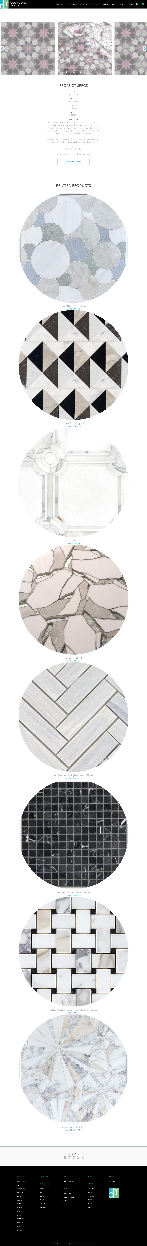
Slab (19, 1215)
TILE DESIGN (67, 1193)
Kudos (106, 4)
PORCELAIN (21, 1189)
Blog (122, 4)
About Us (91, 1189)
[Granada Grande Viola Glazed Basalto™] (28, 48)
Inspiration (72, 4)
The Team (91, 1196)
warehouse (44, 1207)
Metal (19, 1204)
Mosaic (20, 1208)
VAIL (41, 1192)
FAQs (90, 1192)
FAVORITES (20, 1226)
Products (60, 4)
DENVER (42, 1189)
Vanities (20, 1223)
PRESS (90, 1200)
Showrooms (85, 4)
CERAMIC (20, 1193)
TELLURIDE (43, 1200)
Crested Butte (45, 1203)
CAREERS (91, 1207)
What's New (21, 1181)
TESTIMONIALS (68, 1181)
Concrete (20, 1200)
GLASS (19, 1196)
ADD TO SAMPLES (73, 162)
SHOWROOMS (44, 1184)
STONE (19, 1185)
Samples (20, 1230)
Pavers (19, 1211)
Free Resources (69, 1197)
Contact (130, 4)
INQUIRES (112, 1181)
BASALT (42, 1196)
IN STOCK (20, 1219)
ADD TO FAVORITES (73, 309)
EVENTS (90, 1203)
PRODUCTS (20, 1177)
